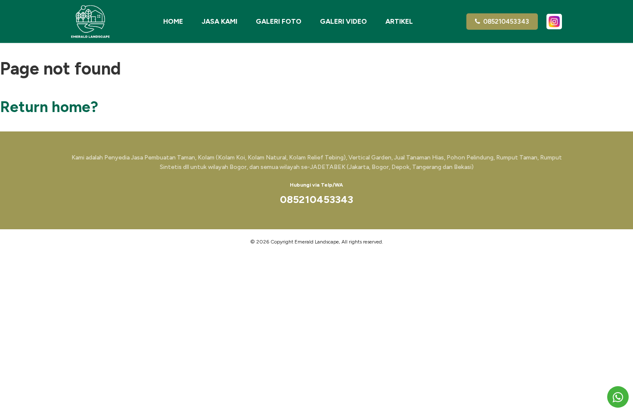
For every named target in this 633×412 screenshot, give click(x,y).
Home (173, 21)
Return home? (49, 107)
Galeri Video (343, 21)
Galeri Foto (278, 21)
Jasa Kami (219, 21)
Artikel (399, 21)
